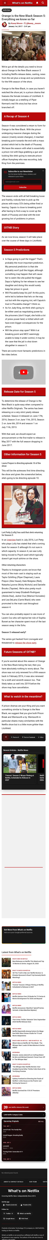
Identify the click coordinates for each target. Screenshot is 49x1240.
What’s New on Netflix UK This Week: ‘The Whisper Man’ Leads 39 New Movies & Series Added (28, 1045)
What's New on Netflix (19, 959)
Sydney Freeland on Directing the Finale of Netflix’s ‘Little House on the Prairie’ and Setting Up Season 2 (27, 1081)
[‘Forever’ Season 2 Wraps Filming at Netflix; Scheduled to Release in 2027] (19, 763)
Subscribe (22, 187)
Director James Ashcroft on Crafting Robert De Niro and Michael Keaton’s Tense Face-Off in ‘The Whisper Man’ (28, 1057)
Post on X (16, 737)
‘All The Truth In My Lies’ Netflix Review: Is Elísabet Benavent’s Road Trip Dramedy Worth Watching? (29, 975)
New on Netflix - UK (35, 1040)
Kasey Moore (16, 23)
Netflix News (6, 10)
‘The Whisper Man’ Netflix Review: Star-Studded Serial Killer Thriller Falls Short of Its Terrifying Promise (28, 1069)
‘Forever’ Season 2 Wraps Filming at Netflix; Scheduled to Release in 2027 (19, 777)
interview (11, 539)
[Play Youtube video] (24, 372)
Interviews (16, 1052)
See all (41, 1121)
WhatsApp (43, 737)
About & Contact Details (13, 1182)
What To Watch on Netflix (21, 970)
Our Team (33, 1182)
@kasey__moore (33, 23)
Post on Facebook (29, 737)
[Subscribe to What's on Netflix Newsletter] (37, 3)
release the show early (25, 642)
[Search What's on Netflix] (43, 3)
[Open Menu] (4, 3)
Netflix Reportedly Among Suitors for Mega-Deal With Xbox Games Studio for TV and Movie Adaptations (28, 1033)
